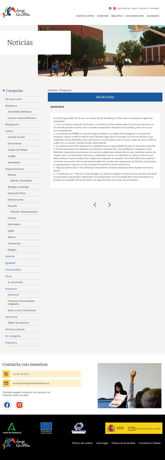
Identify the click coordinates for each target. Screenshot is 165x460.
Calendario (152, 16)
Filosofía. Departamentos (24, 211)
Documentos (15, 143)
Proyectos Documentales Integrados (21, 302)
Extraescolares (15, 199)
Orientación (14, 243)
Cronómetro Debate (150, 443)
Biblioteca (117, 16)
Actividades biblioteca (19, 111)
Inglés (11, 230)
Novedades (14, 162)
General (10, 256)
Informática (14, 224)
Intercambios (13, 269)
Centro (9, 131)
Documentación (135, 16)
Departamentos (14, 169)
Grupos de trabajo (17, 149)
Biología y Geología (18, 186)
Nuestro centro (85, 16)
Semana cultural (14, 329)
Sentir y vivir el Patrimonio (22, 310)
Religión (12, 249)
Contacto (144, 8)
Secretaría (103, 16)
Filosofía (12, 205)
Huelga (11, 156)
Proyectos (11, 289)
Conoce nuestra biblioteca (22, 117)
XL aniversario (15, 282)
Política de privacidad (123, 443)
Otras (8, 276)
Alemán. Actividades (21, 180)
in (60, 173)
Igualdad (10, 263)
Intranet (155, 8)
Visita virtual (123, 8)
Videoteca (11, 342)
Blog (134, 8)
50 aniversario (13, 99)
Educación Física (17, 193)
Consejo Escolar (16, 137)
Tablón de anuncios (18, 322)
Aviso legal (102, 443)
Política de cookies (82, 443)
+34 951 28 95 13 (20, 374)
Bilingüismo (12, 124)
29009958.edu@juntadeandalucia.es (30, 383)
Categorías (14, 91)
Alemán (12, 174)
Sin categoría (12, 336)
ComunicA (13, 294)
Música (11, 237)
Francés (12, 218)
